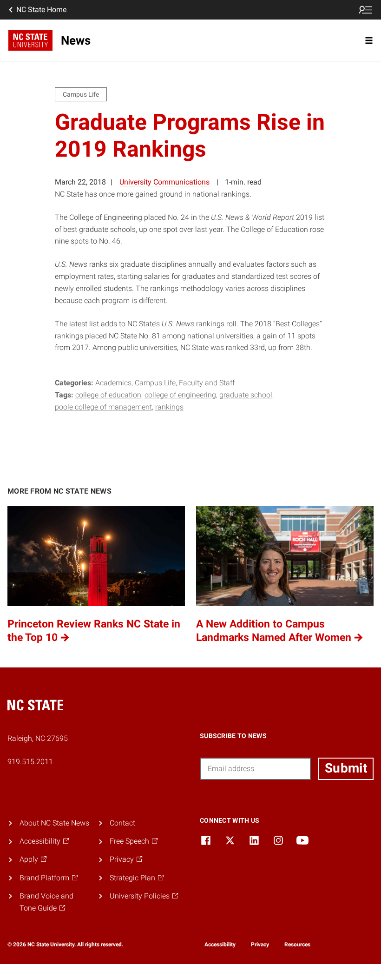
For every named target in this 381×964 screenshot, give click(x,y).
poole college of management (103, 407)
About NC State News (54, 823)
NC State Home (41, 9)
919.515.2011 (30, 761)
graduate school (245, 394)
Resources (297, 944)
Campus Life (155, 382)
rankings (169, 407)
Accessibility (220, 944)
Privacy (260, 944)
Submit (346, 768)
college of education (108, 394)
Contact (122, 823)
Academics (113, 382)
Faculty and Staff (207, 382)
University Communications (164, 182)
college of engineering (180, 394)
